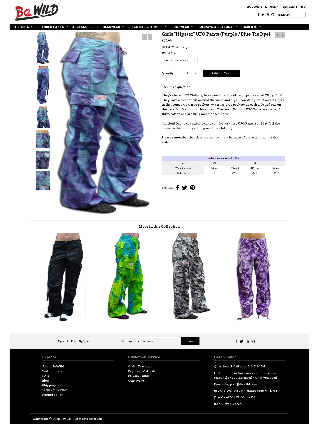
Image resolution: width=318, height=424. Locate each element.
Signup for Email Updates (73, 341)
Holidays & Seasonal (215, 27)
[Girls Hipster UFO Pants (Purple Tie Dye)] (254, 320)
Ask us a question (177, 87)
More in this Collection (159, 226)
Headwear (111, 27)
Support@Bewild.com (240, 384)
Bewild (66, 419)
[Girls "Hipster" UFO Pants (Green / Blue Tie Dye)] (128, 320)
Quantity (168, 73)
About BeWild (53, 366)
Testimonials (52, 371)
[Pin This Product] (192, 188)
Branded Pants (51, 27)
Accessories (83, 27)
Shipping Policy (54, 385)
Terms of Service (55, 390)
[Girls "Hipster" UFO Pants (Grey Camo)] (191, 320)
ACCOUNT (255, 6)
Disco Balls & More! (145, 27)
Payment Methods (142, 371)
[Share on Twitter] (184, 188)
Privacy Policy (139, 376)
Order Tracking (140, 366)
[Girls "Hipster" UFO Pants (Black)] (65, 320)
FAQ (45, 376)
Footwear (180, 27)
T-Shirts (21, 27)
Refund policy (52, 394)
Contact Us (136, 380)
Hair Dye (250, 27)
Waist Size (169, 53)
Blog (45, 380)
